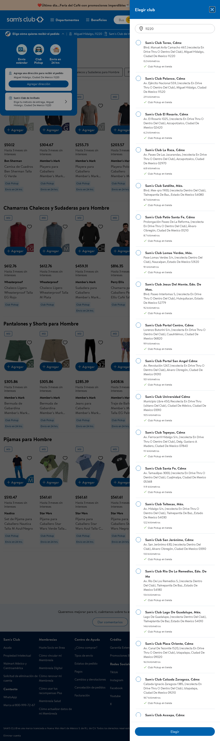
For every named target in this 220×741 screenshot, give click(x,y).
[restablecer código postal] (141, 28)
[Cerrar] (212, 9)
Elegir (175, 731)
